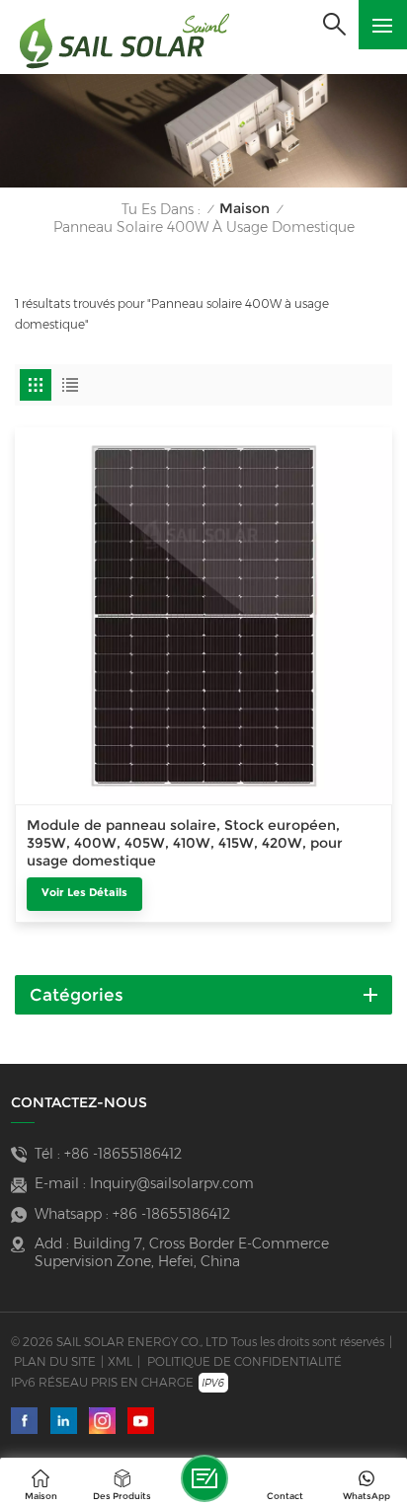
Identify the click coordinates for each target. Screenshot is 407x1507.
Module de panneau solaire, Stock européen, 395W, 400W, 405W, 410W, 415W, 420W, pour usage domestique (185, 842)
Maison (244, 208)
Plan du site (55, 1361)
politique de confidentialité (244, 1361)
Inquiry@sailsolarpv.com (172, 1183)
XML (120, 1361)
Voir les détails (84, 892)
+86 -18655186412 (123, 1154)
